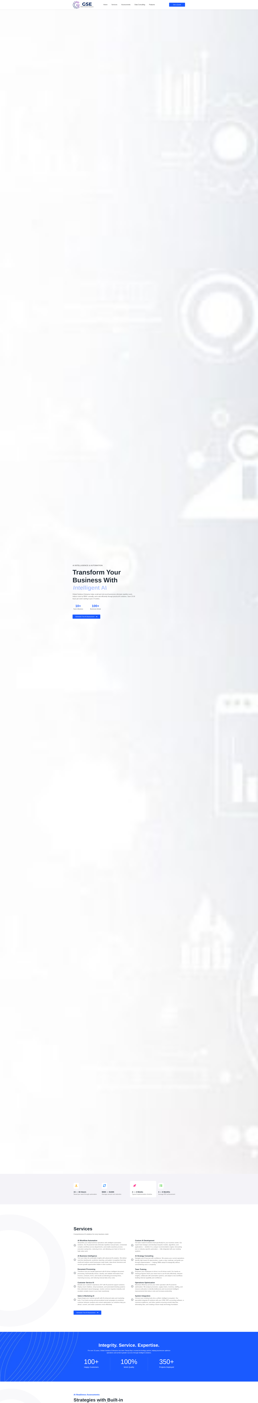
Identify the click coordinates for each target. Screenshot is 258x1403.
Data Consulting (140, 4)
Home (105, 4)
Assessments (126, 4)
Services (114, 4)
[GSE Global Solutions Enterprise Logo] (83, 5)
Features (152, 4)
